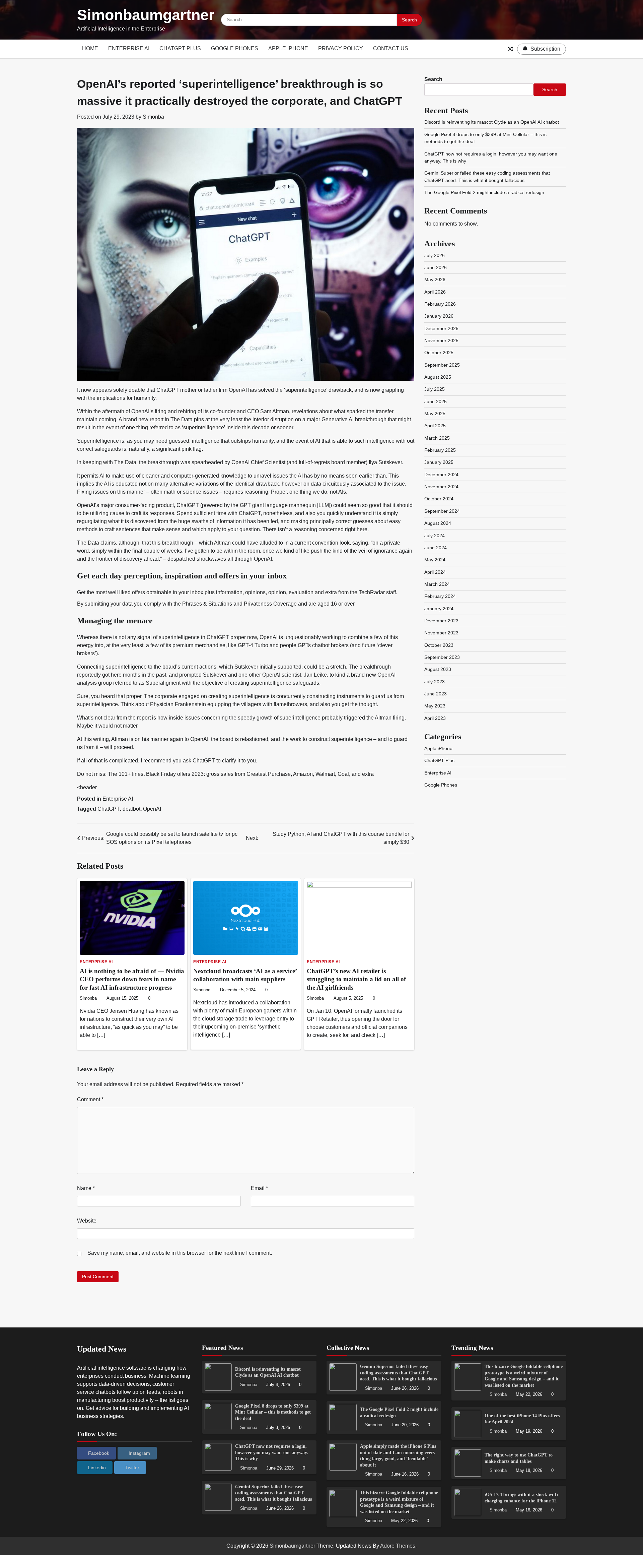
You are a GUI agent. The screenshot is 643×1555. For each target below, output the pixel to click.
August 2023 (437, 669)
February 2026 (440, 304)
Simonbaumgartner (146, 14)
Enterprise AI (128, 48)
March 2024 (437, 584)
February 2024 (440, 596)
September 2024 (442, 511)
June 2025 (435, 401)
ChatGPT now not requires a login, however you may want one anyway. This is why (271, 1452)
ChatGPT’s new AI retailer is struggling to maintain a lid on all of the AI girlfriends (356, 979)
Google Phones (234, 48)
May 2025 (434, 413)
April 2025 (435, 425)
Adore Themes (397, 1546)
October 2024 (438, 498)
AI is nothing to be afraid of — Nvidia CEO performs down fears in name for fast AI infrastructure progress (132, 979)
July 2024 (434, 535)
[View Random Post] (510, 49)
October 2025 (438, 352)
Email (259, 1188)
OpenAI (152, 809)
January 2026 (438, 316)
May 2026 (434, 279)
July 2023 (434, 681)
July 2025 (434, 389)
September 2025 (442, 365)
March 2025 (437, 438)
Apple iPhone (288, 48)
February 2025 (440, 450)
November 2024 (441, 486)
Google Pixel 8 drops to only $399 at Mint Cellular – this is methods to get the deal (273, 1412)
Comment (90, 1099)
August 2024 (437, 523)
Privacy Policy (340, 48)
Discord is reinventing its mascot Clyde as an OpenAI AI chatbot (491, 122)
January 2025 (438, 462)
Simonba (153, 117)
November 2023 (441, 632)
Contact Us (390, 48)
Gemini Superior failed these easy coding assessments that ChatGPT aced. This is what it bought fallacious (273, 1493)
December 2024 (441, 474)
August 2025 (437, 377)
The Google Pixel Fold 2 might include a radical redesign (484, 192)
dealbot (131, 809)
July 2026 (434, 255)
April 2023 (435, 718)
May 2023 (434, 705)
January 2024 (438, 608)
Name (86, 1188)
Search (433, 79)
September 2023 (442, 657)
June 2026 (435, 267)
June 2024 (435, 547)
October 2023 (438, 645)
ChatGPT (108, 809)
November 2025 (441, 340)
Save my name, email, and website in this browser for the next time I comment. (179, 1253)
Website (86, 1221)
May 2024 (434, 559)
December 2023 (441, 620)
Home (90, 48)
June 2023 (435, 693)
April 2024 (435, 572)
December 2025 (441, 328)
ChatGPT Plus (180, 48)
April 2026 (435, 292)
